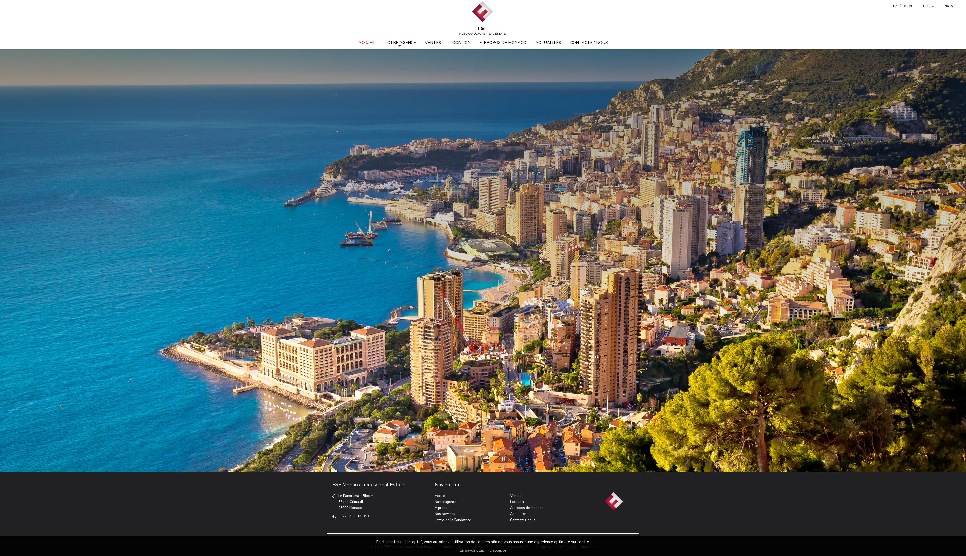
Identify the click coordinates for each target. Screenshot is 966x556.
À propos (442, 507)
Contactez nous (589, 42)
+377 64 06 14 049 (353, 516)
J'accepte (498, 550)
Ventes (433, 42)
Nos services (445, 513)
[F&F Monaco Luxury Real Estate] (483, 18)
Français (929, 6)
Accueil (366, 42)
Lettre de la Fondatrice (453, 519)
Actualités (548, 42)
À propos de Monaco (503, 42)
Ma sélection (902, 6)
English (949, 6)
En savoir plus (472, 550)
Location (460, 42)
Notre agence (400, 42)
